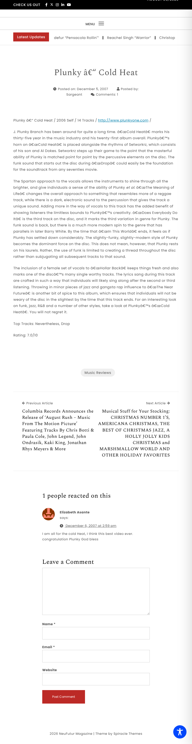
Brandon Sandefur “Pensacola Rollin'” (60, 37)
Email (48, 647)
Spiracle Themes (128, 733)
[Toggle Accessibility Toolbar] (180, 732)
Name (49, 624)
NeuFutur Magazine (75, 733)
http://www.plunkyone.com (123, 120)
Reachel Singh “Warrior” (125, 37)
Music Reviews (97, 372)
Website (49, 670)
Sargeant (74, 94)
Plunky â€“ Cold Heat (96, 73)
